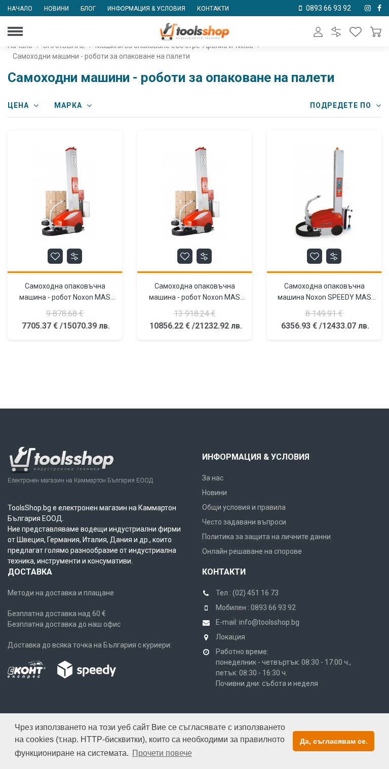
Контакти (213, 8)
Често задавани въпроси (244, 522)
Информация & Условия (255, 457)
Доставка (30, 572)
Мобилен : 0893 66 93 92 (256, 607)
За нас (212, 478)
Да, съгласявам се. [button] (334, 741)
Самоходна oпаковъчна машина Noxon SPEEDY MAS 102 (324, 297)
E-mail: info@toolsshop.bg (257, 622)
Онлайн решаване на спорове (252, 551)
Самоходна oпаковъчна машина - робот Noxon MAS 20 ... (64, 297)
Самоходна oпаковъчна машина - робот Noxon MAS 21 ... (194, 297)
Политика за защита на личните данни (266, 537)
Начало (20, 8)
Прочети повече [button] (162, 753)
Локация (230, 637)
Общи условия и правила (244, 507)
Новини (56, 8)
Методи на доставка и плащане (61, 593)
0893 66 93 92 (328, 8)
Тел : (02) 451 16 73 (247, 593)
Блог (88, 8)
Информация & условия (146, 8)
